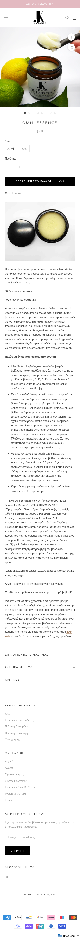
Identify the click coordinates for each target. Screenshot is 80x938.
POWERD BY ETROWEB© (40, 894)
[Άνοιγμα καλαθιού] (74, 18)
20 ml (10, 149)
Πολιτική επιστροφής (17, 733)
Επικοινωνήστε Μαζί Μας (26, 655)
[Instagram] (6, 877)
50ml (24, 149)
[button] (69, 935)
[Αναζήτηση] (67, 17)
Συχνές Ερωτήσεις (16, 781)
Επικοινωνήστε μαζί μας (19, 720)
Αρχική (9, 762)
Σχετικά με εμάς (19, 667)
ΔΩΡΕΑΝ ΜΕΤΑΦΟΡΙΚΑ (40, 3)
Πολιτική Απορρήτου (17, 726)
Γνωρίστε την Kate (15, 794)
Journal (9, 800)
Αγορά (9, 768)
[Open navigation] (6, 17)
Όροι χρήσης (12, 739)
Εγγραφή (17, 850)
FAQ (7, 714)
